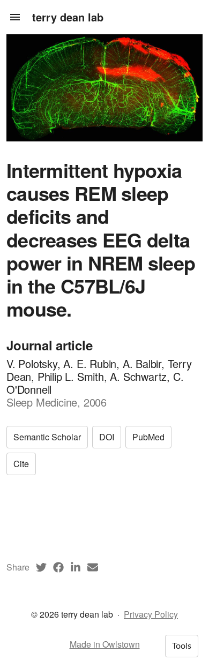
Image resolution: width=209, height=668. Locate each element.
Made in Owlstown (105, 644)
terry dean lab (67, 17)
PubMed (148, 437)
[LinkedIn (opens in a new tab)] (75, 567)
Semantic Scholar (47, 437)
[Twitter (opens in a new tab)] (41, 567)
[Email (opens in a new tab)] (92, 567)
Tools (181, 646)
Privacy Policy (151, 614)
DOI (106, 437)
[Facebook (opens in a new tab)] (58, 567)
